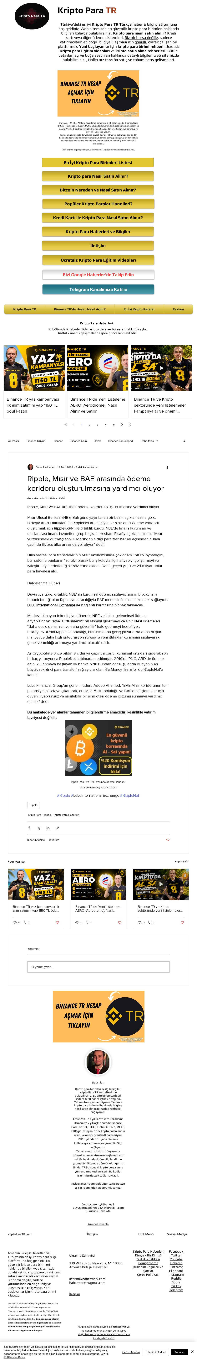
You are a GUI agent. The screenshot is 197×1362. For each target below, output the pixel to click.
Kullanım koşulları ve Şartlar (148, 1269)
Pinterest (176, 1267)
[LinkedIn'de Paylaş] (48, 828)
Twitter (176, 1255)
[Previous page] (73, 424)
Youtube (176, 1259)
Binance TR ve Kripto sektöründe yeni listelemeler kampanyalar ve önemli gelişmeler (159, 908)
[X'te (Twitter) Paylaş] (38, 828)
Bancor (58, 440)
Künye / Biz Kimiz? (148, 1255)
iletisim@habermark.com (87, 1279)
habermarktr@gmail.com (87, 1283)
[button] (184, 440)
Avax (97, 440)
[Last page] (130, 424)
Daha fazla (147, 440)
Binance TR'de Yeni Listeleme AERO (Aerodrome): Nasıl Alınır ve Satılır (97, 908)
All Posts (13, 440)
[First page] (65, 424)
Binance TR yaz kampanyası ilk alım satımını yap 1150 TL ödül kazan (36, 908)
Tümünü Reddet (156, 1352)
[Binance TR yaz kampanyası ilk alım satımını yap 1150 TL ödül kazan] (36, 884)
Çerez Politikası (148, 1274)
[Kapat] (192, 1352)
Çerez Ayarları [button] (131, 1352)
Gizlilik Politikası (148, 1259)
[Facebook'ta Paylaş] (29, 828)
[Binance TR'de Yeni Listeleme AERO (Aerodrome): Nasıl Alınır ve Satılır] (98, 884)
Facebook (176, 1251)
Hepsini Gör (182, 861)
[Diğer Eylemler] (167, 467)
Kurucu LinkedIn (98, 1224)
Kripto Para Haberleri (67, 814)
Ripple (33, 804)
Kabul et (179, 1352)
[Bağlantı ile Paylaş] (57, 828)
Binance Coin (78, 440)
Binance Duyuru (36, 440)
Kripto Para (34, 814)
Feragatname (148, 1263)
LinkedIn (176, 1263)
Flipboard (176, 1271)
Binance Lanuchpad (120, 440)
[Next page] (122, 424)
